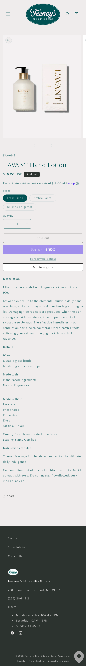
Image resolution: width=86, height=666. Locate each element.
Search (12, 538)
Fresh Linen (17, 199)
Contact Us (15, 556)
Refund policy (36, 661)
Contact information (58, 661)
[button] (8, 14)
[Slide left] (34, 145)
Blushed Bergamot (21, 208)
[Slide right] (51, 145)
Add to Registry (43, 267)
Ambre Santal (45, 199)
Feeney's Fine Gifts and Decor (41, 656)
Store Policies (16, 547)
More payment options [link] (43, 259)
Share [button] (11, 496)
